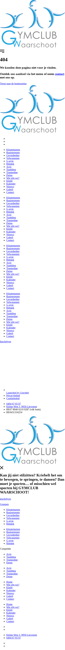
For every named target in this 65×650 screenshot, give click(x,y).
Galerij (9, 189)
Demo (9, 175)
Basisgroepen (13, 152)
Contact (10, 192)
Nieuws (10, 186)
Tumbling (11, 169)
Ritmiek (10, 164)
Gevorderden (12, 155)
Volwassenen (12, 158)
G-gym (9, 161)
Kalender (10, 183)
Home (9, 582)
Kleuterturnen (13, 149)
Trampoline (12, 172)
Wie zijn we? (12, 178)
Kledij (9, 181)
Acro (8, 166)
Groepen (4, 504)
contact (59, 74)
